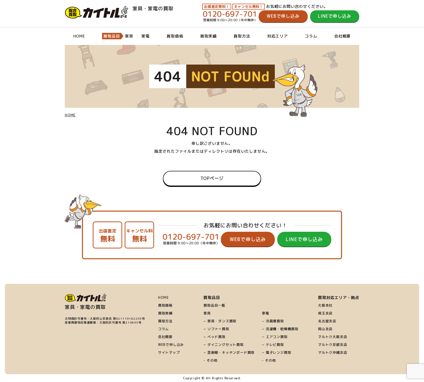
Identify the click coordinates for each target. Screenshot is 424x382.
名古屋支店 (327, 321)
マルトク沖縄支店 (332, 352)
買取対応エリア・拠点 (338, 297)
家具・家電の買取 (152, 8)
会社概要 (342, 36)
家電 (265, 313)
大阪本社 (325, 305)
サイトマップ (169, 352)
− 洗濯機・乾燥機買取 (280, 329)
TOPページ (212, 178)
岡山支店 (325, 329)
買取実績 (208, 36)
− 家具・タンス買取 (219, 321)
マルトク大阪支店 (332, 336)
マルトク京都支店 (332, 344)
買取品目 (111, 36)
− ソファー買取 (216, 329)
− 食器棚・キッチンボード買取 (228, 352)
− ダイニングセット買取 (223, 344)
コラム (311, 36)
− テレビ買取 (273, 344)
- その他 (210, 360)
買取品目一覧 (214, 305)
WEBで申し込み (283, 16)
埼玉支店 (325, 313)
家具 (207, 313)
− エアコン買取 (274, 336)
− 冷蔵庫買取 (273, 321)
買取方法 (242, 36)
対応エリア (277, 36)
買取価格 (175, 36)
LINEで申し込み (334, 16)
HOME (79, 36)
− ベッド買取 (214, 336)
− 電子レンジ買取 (276, 352)
